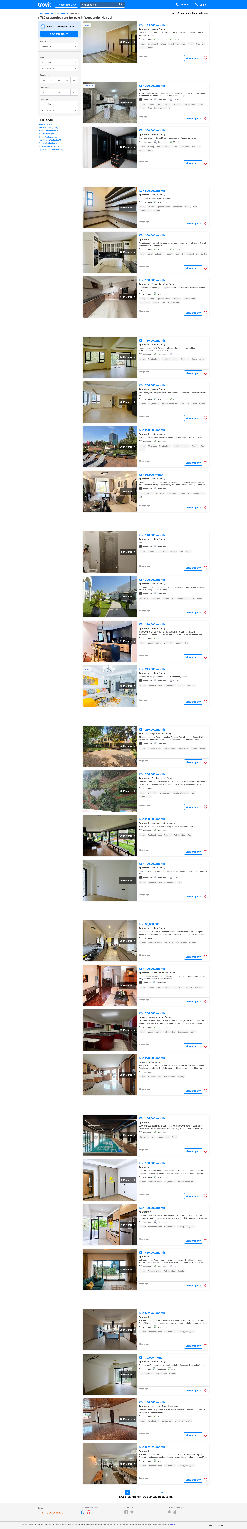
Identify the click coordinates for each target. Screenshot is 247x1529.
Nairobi (64, 13)
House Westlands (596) (48, 130)
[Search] (120, 5)
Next (162, 1492)
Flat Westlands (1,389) (48, 127)
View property (193, 58)
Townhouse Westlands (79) (50, 140)
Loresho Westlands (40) (49, 146)
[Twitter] (132, 1513)
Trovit (40, 13)
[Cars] (88, 1513)
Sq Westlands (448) (47, 133)
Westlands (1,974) (46, 124)
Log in (203, 4)
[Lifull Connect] (51, 1513)
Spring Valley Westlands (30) (51, 149)
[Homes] (83, 1513)
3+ (67, 80)
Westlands (75, 13)
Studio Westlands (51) (48, 143)
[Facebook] (126, 1513)
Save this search (59, 33)
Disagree (221, 1525)
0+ (44, 80)
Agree (211, 1525)
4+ (74, 80)
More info (173, 1524)
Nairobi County (52, 13)
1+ (51, 80)
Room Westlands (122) (48, 136)
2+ (59, 80)
